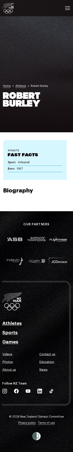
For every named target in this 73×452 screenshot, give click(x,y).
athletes (20, 86)
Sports (10, 332)
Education (46, 362)
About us (9, 369)
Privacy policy (27, 423)
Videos (7, 354)
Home (7, 86)
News (43, 369)
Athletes (12, 323)
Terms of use (46, 423)
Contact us (47, 354)
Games (10, 342)
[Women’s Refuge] (36, 436)
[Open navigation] (67, 8)
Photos (7, 362)
